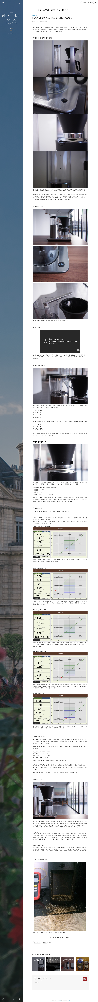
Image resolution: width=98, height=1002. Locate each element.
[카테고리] (3, 3)
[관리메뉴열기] (95, 2)
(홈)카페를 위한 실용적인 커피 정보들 (41, 980)
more (88, 955)
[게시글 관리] (40, 942)
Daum (60, 1000)
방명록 (8, 999)
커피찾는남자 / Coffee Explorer (11, 19)
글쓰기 (3, 999)
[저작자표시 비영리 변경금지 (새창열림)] (49, 942)
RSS (14, 999)
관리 (20, 999)
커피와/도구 (34, 15)
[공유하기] (38, 942)
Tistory (68, 1000)
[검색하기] (20, 3)
